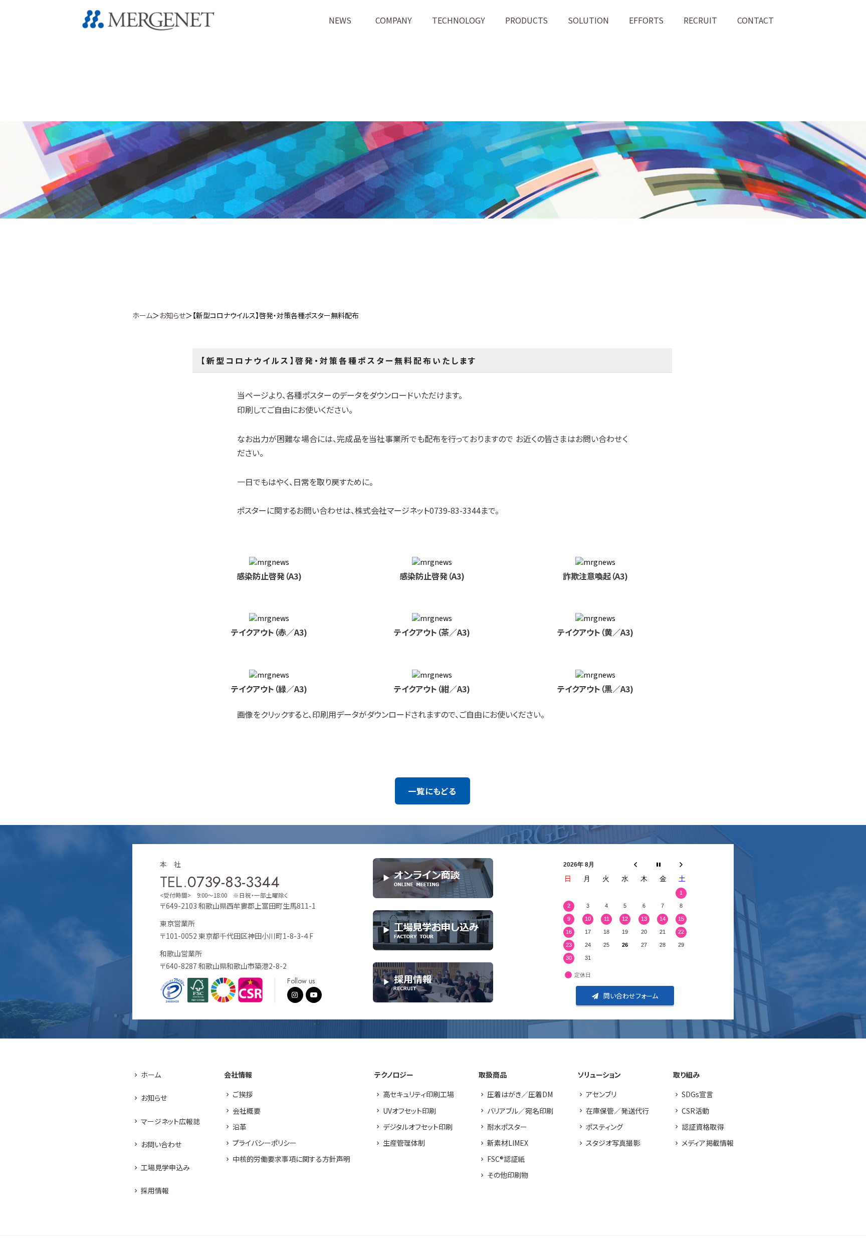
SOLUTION (588, 20)
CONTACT (755, 20)
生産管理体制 (404, 1143)
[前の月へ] (635, 864)
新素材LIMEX (507, 1143)
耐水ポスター (507, 1127)
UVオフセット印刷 (409, 1111)
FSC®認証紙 (506, 1159)
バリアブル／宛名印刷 (520, 1111)
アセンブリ (601, 1094)
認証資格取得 (703, 1127)
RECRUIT (700, 20)
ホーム (142, 315)
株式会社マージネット (148, 20)
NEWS (340, 20)
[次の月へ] (681, 864)
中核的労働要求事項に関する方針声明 (291, 1159)
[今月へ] (658, 864)
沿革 (240, 1127)
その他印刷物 (507, 1175)
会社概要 (247, 1111)
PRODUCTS (526, 20)
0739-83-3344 (233, 882)
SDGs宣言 (697, 1094)
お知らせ (172, 315)
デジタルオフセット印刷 (418, 1127)
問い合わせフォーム (630, 995)
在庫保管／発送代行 (617, 1111)
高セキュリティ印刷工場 (418, 1094)
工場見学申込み (165, 1167)
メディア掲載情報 (708, 1143)
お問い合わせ (161, 1144)
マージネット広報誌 (170, 1121)
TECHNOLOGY (458, 20)
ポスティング (604, 1127)
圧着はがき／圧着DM (520, 1094)
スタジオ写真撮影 (613, 1143)
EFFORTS (646, 20)
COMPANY (393, 20)
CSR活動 (695, 1111)
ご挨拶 (243, 1094)
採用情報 (155, 1190)
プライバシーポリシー (265, 1143)
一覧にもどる (432, 791)
